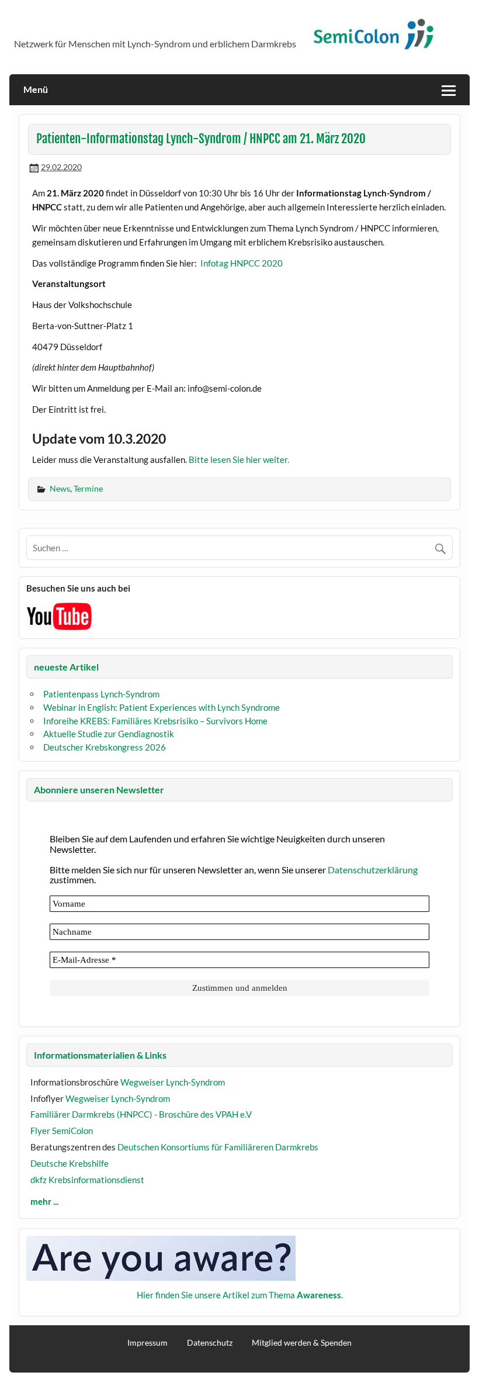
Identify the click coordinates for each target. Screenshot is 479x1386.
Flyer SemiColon (61, 1130)
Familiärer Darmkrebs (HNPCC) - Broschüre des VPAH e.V (141, 1114)
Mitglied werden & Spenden (302, 1343)
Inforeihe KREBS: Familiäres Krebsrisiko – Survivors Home (155, 721)
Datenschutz (209, 1343)
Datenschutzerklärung (373, 869)
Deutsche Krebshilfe (69, 1163)
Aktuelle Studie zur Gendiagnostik (108, 733)
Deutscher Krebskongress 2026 (104, 747)
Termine (88, 488)
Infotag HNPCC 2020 (243, 263)
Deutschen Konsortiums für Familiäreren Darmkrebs (217, 1147)
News (60, 488)
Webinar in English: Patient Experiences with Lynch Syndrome (161, 707)
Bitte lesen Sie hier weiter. (239, 459)
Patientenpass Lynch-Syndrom (101, 694)
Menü (35, 89)
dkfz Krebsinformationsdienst (87, 1179)
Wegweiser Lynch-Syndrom (172, 1082)
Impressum (147, 1343)
